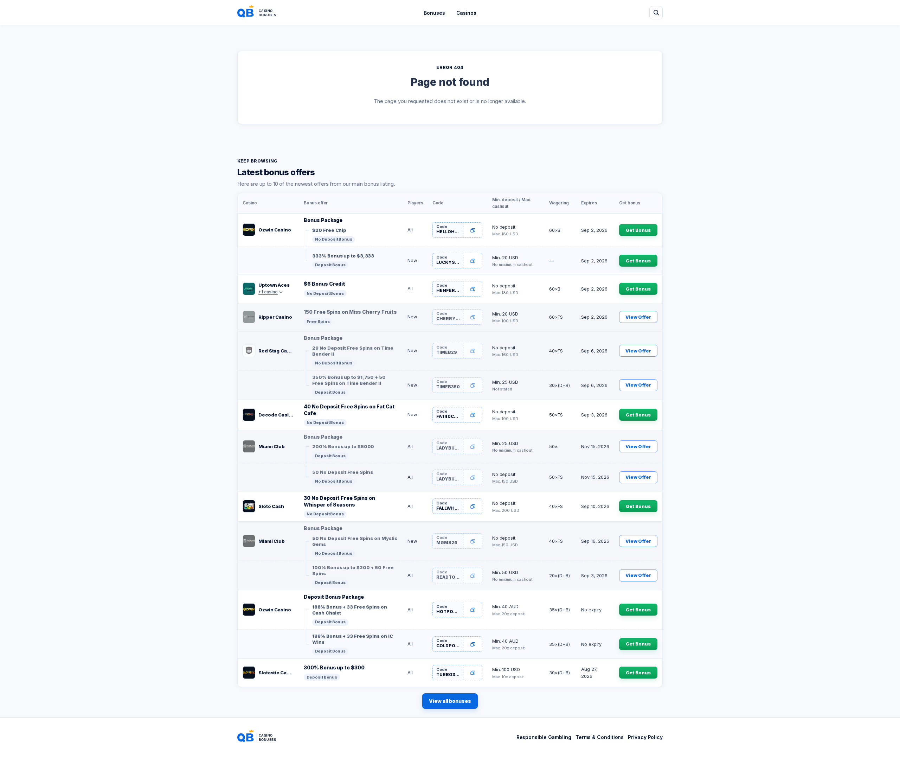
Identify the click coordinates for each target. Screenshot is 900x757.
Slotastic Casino (276, 672)
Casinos (466, 13)
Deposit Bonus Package (334, 597)
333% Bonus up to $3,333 (343, 256)
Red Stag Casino (276, 351)
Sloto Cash (271, 506)
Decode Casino (276, 415)
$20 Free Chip (329, 230)
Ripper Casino (275, 317)
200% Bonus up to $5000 (343, 446)
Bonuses (434, 13)
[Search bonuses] (656, 12)
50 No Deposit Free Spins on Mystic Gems (354, 541)
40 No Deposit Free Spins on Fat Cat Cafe (349, 409)
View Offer (638, 317)
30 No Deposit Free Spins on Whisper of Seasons (339, 501)
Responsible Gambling (543, 737)
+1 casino (268, 291)
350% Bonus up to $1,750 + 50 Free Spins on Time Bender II (348, 380)
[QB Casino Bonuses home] (262, 12)
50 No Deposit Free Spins (342, 472)
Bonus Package (323, 220)
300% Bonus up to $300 (334, 667)
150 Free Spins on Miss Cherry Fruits (350, 312)
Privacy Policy (645, 737)
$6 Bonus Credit (324, 284)
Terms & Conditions (600, 737)
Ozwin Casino (274, 230)
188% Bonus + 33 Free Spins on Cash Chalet (349, 610)
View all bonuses (450, 701)
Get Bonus (638, 230)
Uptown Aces (274, 285)
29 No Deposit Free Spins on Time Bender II (352, 351)
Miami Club (271, 446)
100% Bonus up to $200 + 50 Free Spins (352, 571)
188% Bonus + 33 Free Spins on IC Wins (352, 639)
